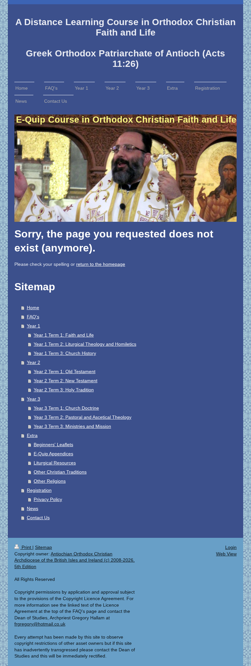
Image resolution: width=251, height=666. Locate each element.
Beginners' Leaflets (53, 444)
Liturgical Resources (55, 462)
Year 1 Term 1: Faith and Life (64, 335)
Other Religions (50, 481)
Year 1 (33, 325)
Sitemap (43, 547)
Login (231, 547)
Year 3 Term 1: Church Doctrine (66, 408)
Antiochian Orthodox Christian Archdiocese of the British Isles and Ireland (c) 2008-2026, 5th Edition (74, 560)
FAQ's (33, 316)
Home (33, 307)
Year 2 (33, 362)
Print (26, 547)
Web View (226, 553)
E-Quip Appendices (53, 453)
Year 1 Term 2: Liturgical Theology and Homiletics (85, 344)
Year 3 (33, 398)
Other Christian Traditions (60, 472)
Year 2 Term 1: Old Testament (64, 371)
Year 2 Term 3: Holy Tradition (64, 389)
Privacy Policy (48, 499)
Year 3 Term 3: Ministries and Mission (72, 426)
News (32, 508)
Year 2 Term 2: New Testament (65, 380)
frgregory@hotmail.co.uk (39, 624)
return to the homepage (100, 264)
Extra (32, 435)
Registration (39, 490)
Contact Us (38, 517)
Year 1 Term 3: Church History (65, 353)
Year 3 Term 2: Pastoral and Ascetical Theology (82, 417)
